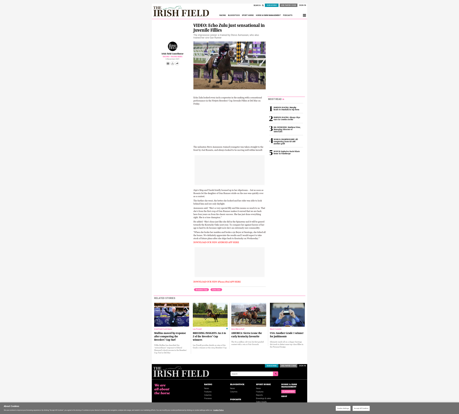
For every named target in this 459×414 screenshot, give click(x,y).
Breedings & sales (263, 398)
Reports (259, 395)
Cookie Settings (343, 408)
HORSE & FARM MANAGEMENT (268, 15)
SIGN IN (302, 5)
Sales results (261, 402)
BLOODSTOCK (234, 15)
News (206, 388)
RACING (222, 15)
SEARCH (257, 5)
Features (208, 392)
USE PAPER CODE (288, 5)
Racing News (176, 57)
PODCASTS (287, 15)
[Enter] (275, 373)
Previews (208, 398)
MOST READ (275, 99)
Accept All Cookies (361, 408)
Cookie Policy (218, 410)
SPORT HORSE (248, 15)
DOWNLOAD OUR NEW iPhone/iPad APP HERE (217, 281)
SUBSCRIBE (272, 5)
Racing (166, 57)
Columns (207, 395)
